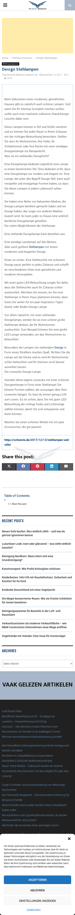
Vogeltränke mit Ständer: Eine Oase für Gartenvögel (33, 635)
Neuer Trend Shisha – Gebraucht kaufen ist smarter (32, 765)
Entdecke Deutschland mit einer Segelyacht (28, 589)
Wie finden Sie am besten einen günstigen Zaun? (30, 825)
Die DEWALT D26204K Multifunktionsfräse (27, 760)
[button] (69, 839)
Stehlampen (36, 247)
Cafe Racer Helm (12, 711)
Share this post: (19, 504)
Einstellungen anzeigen (37, 901)
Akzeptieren (37, 880)
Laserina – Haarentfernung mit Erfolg (24, 721)
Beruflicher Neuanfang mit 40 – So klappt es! (28, 716)
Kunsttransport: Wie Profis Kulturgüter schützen (31, 568)
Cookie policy (34, 909)
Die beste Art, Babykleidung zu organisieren (27, 755)
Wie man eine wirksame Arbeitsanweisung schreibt (32, 736)
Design (58, 347)
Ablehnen (37, 890)
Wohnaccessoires (10, 64)
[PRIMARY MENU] (5, 5)
